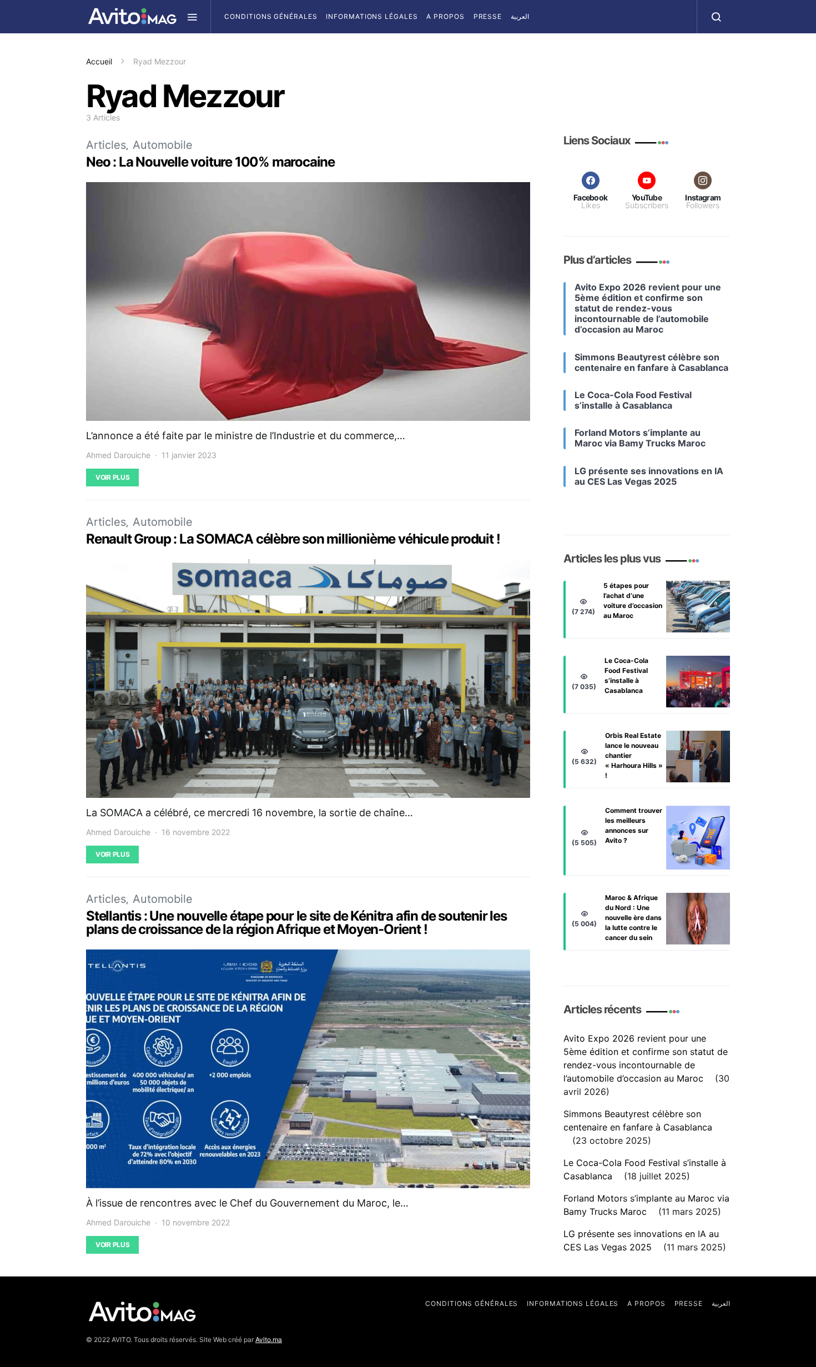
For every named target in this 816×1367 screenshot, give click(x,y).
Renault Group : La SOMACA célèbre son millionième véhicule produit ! (293, 539)
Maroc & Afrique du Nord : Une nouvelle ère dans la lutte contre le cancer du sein (633, 917)
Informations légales (371, 16)
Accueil (99, 61)
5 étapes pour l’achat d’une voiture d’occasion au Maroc (632, 600)
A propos (445, 16)
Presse (488, 16)
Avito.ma (268, 1339)
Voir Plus (112, 477)
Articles (106, 145)
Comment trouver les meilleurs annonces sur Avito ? (633, 825)
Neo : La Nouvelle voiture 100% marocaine (210, 162)
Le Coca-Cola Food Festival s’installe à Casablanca (626, 675)
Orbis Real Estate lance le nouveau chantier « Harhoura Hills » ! (634, 755)
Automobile (163, 145)
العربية (520, 16)
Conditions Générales (270, 16)
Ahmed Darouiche (118, 455)
